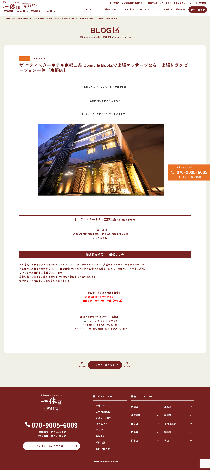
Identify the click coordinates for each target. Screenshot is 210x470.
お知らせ (167, 9)
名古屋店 (135, 415)
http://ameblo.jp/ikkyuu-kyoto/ (108, 328)
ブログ (156, 9)
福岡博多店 (170, 423)
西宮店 (134, 423)
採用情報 (180, 9)
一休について (92, 9)
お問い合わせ (198, 9)
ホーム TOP (10, 18)
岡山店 (134, 440)
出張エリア (143, 9)
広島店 (134, 432)
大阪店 (134, 406)
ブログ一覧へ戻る (105, 364)
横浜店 (167, 432)
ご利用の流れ (109, 9)
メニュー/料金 (127, 9)
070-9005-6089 (192, 171)
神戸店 (167, 415)
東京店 (167, 406)
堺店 (166, 440)
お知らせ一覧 (22, 18)
